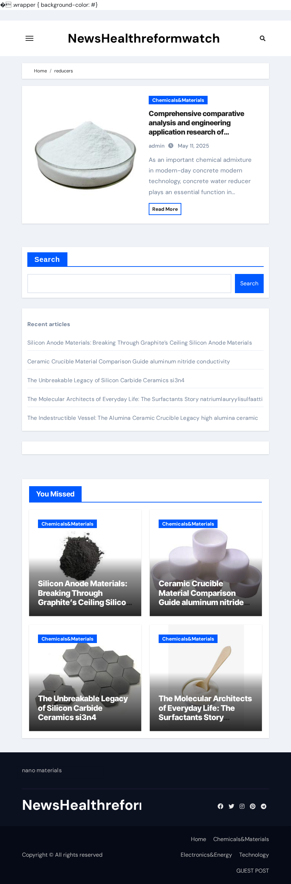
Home (198, 839)
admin (157, 145)
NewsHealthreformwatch (144, 38)
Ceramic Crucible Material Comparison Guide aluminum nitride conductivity (128, 361)
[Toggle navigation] (29, 38)
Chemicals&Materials (178, 100)
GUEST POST (252, 870)
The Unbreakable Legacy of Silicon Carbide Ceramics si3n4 (106, 380)
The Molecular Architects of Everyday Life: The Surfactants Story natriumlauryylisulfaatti (145, 399)
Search (47, 259)
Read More (165, 209)
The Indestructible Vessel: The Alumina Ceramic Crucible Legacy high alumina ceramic (142, 418)
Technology (254, 854)
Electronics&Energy (206, 854)
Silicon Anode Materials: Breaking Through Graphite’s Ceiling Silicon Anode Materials (139, 342)
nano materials (42, 770)
